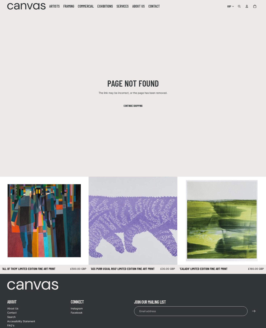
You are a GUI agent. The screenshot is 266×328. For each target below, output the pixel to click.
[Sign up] (254, 311)
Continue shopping (133, 105)
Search (11, 316)
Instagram (77, 308)
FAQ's (10, 325)
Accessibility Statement (21, 321)
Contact (12, 312)
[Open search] (239, 6)
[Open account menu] (247, 6)
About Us (12, 308)
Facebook (77, 312)
